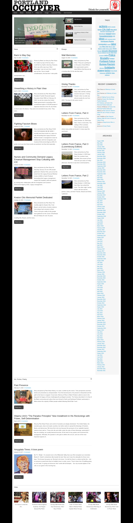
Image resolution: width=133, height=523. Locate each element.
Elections (102, 31)
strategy (100, 70)
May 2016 (99, 266)
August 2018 (100, 218)
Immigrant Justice (112, 39)
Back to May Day (22, 55)
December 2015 (101, 276)
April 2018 (100, 224)
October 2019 (100, 197)
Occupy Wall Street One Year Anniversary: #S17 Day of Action (57, 506)
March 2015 (100, 293)
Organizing (101, 55)
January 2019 (100, 208)
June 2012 (100, 357)
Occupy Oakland (102, 52)
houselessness (105, 36)
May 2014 (99, 312)
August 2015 (100, 283)
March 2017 (100, 247)
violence (107, 75)
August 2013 (100, 330)
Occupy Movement (109, 51)
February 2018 (101, 228)
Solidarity (109, 67)
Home (15, 13)
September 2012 (101, 351)
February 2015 (101, 295)
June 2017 (100, 241)
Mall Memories (20, 38)
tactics (107, 70)
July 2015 (99, 285)
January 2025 (100, 154)
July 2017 (99, 239)
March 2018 (100, 226)
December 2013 (101, 322)
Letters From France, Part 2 (75, 175)
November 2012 (101, 347)
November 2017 (101, 231)
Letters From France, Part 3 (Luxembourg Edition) (75, 145)
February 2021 (101, 181)
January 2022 (100, 168)
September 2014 (101, 305)
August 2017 (100, 237)
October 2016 (100, 256)
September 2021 (101, 174)
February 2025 (101, 152)
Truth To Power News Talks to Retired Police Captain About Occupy (75, 506)
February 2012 (101, 364)
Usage (47, 13)
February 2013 (101, 341)
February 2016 (101, 272)
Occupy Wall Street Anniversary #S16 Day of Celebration (93, 506)
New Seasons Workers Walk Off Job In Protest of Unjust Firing (106, 112)
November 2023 (101, 162)
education (113, 30)
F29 (113, 31)
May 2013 (99, 336)
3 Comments (27, 200)
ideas (101, 38)
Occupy (99, 51)
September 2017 (101, 235)
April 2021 (100, 177)
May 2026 (99, 143)
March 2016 (100, 270)
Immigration (102, 44)
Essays (64, 49)
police (106, 55)
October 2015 (100, 280)
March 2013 (100, 339)
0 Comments (25, 57)
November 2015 (101, 278)
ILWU (106, 39)
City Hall (106, 29)
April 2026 (100, 145)
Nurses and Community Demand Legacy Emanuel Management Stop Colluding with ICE (34, 159)
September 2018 (101, 216)
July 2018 (99, 220)
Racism (111, 64)
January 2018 (100, 229)
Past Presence (21, 385)
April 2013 (100, 337)
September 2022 (101, 166)
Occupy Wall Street (111, 52)
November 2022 (101, 164)
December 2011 (101, 368)
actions (103, 26)
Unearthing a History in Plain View (30, 88)
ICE (114, 36)
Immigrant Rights (107, 41)
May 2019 (99, 202)
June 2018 (100, 222)
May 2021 (99, 175)
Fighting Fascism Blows (25, 123)
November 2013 (101, 324)
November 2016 (101, 255)
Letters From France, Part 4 (75, 113)
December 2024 (101, 156)
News (16, 49)
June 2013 (100, 334)
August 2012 (100, 353)
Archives (28, 13)
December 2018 (101, 210)
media (103, 48)
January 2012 (100, 366)
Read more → (18, 79)
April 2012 (100, 361)
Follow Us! (39, 13)
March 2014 (100, 316)
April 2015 (100, 291)
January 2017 (100, 251)
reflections (101, 68)
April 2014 (100, 314)
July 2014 (99, 309)
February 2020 (101, 191)
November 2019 (101, 195)
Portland (111, 58)
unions (108, 73)
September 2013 (101, 328)
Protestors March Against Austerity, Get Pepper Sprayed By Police (39, 506)
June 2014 (100, 310)
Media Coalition (109, 48)
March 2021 (100, 179)
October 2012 (100, 349)
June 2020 (100, 187)
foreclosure (102, 34)
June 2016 (100, 264)
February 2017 (101, 249)
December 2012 (101, 345)
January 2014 (100, 320)
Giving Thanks (68, 84)
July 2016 (99, 262)
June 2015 (100, 287)
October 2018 (100, 214)
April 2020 (100, 189)
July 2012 (99, 355)
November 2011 (101, 370)
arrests (113, 27)
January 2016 (100, 274)
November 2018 (101, 212)
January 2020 (100, 193)
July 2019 (99, 200)
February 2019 (101, 206)
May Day (105, 46)
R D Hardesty (100, 103)
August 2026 (100, 141)
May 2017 (99, 243)
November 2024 (101, 158)
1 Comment (27, 126)
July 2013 (99, 332)
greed (108, 34)
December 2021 (101, 170)
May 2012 (99, 359)
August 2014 (100, 307)
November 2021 (101, 172)
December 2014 (101, 299)
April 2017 (100, 245)
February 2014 (101, 318)
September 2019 (101, 199)
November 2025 (101, 148)
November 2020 (101, 183)
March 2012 (100, 363)
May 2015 (99, 289)
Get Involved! (68, 13)
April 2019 (100, 204)
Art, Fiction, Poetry (20, 379)
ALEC (109, 27)
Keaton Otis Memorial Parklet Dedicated (33, 197)
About (21, 13)
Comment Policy (56, 13)
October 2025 (100, 150)
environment (108, 31)
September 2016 (101, 258)
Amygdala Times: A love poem (28, 449)
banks (100, 30)
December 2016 (101, 253)
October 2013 (100, 326)
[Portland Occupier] (66, 5)
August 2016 (100, 260)
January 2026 (100, 146)
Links (100, 46)
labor (113, 44)
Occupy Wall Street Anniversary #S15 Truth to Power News (111, 506)
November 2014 (101, 301)
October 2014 (100, 303)
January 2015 (100, 297)
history (113, 34)
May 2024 (99, 160)
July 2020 (99, 185)
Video (113, 73)
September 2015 (101, 282)
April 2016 (100, 268)
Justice (109, 44)
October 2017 (100, 233)
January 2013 (100, 343)
